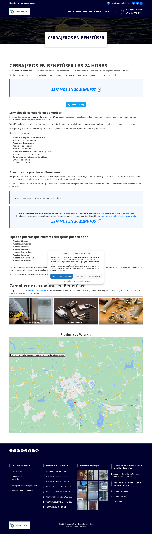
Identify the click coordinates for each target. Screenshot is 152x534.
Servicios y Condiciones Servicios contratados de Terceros (126, 475)
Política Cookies (66, 281)
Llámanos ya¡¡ (78, 104)
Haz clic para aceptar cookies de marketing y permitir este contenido (37, 355)
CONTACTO (107, 11)
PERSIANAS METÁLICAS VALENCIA (58, 482)
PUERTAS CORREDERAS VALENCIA (59, 497)
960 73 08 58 (133, 12)
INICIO (71, 11)
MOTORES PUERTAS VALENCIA (57, 471)
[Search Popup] (116, 11)
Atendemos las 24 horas (120, 3)
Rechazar (80, 276)
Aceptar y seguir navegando (62, 276)
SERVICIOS (80, 11)
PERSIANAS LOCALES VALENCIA (58, 477)
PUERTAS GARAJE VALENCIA (56, 507)
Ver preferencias (94, 276)
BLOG (98, 11)
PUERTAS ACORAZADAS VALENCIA (59, 487)
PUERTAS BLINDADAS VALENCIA (58, 492)
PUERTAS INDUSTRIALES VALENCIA (59, 502)
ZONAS (90, 11)
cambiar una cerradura (38, 290)
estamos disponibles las (118, 216)
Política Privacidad (77, 281)
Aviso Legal (87, 281)
